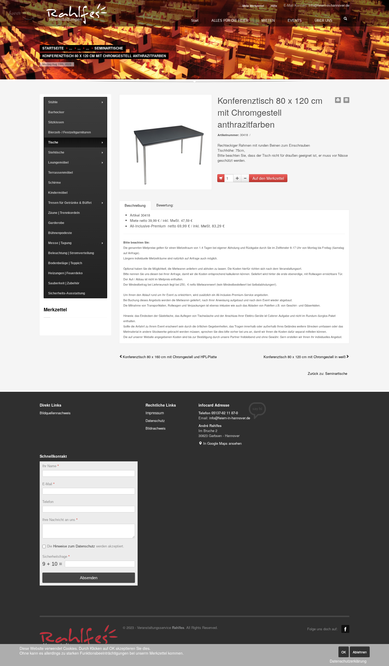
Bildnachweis (156, 428)
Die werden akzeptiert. (85, 546)
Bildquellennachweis (55, 412)
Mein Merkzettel (253, 6)
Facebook (345, 629)
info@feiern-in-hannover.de (329, 5)
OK (343, 652)
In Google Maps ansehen (222, 443)
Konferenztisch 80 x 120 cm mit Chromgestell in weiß (305, 356)
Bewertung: (165, 205)
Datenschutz (155, 420)
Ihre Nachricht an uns (60, 520)
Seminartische (108, 48)
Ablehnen (360, 652)
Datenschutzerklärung (348, 661)
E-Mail (48, 484)
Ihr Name (50, 466)
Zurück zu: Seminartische (327, 373)
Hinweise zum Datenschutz (74, 546)
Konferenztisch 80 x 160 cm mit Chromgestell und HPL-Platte (170, 356)
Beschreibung (135, 205)
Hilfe (274, 6)
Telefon (47, 502)
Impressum (155, 412)
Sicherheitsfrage (56, 557)
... (70, 48)
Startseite (53, 48)
